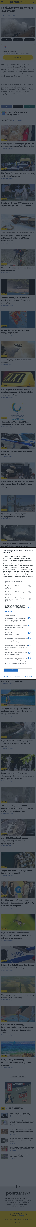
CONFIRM (11, 670)
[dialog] (18, 614)
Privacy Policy (28, 676)
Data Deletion (8, 676)
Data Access (18, 676)
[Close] (32, 551)
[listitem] (18, 582)
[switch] (29, 586)
